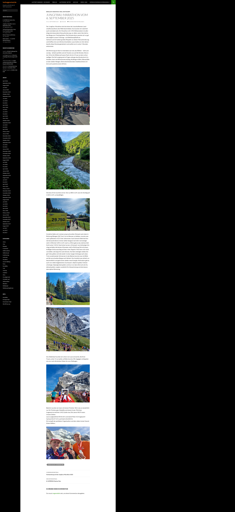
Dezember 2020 (7, 151)
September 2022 (7, 122)
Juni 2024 (5, 100)
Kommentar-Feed (7, 301)
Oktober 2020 (6, 155)
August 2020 (6, 160)
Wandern (5, 283)
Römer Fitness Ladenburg (9, 35)
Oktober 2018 (6, 195)
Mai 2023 (5, 114)
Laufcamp (5, 257)
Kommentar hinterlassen (76, 21)
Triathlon (5, 272)
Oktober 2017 (6, 221)
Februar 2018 (6, 212)
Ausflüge (75, 2)
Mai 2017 (5, 232)
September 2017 (7, 223)
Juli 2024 (5, 98)
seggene (63, 21)
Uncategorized (6, 277)
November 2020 (7, 153)
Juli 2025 (5, 87)
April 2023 (5, 116)
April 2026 (5, 81)
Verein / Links (83, 2)
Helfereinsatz (6, 253)
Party (4, 264)
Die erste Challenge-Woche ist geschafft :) (10, 56)
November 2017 (7, 219)
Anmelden (5, 297)
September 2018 (7, 197)
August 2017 (6, 226)
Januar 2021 (6, 149)
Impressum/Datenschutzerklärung (99, 2)
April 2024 (5, 105)
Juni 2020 (5, 164)
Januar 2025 (6, 89)
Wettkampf (66, 11)
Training (5, 270)
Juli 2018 (5, 201)
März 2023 (5, 118)
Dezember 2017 (7, 217)
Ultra (4, 275)
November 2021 (7, 138)
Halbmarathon (6, 250)
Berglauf (49, 11)
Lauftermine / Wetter (65, 2)
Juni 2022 (5, 125)
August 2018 (6, 199)
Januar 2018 (6, 215)
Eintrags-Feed (6, 299)
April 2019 (5, 184)
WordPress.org (6, 304)
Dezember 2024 (7, 92)
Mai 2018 (5, 206)
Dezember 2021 (7, 136)
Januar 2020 (6, 171)
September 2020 (7, 158)
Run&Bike (5, 266)
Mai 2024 (5, 103)
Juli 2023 (5, 109)
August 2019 (6, 177)
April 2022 (5, 129)
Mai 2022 (5, 127)
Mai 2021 (5, 147)
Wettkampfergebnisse (8, 288)
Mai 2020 (5, 166)
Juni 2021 (5, 144)
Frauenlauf (5, 248)
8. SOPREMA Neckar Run (53, 480)
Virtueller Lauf (6, 279)
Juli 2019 (5, 180)
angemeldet (56, 493)
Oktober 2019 (6, 173)
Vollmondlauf (6, 281)
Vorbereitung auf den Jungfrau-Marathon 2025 (59, 473)
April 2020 (5, 169)
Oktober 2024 (6, 94)
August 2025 (6, 85)
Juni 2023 (5, 111)
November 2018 (7, 193)
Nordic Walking (6, 261)
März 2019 (5, 186)
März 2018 (5, 210)
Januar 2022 (6, 133)
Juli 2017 (5, 228)
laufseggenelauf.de (9, 2)
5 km (4, 244)
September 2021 (7, 142)
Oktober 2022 (6, 120)
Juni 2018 (5, 204)
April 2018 (5, 208)
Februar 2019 (6, 188)
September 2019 (7, 175)
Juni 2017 (5, 230)
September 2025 (7, 83)
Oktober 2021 (6, 140)
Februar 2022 (6, 131)
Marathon (55, 11)
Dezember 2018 (7, 191)
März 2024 (5, 107)
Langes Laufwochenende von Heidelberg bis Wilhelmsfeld (10, 62)
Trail (61, 11)
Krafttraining (6, 255)
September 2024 (7, 96)
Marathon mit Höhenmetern (56, 464)
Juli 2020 (5, 162)
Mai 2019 (5, 182)
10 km (4, 242)
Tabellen (54, 2)
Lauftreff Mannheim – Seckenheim (41, 2)
